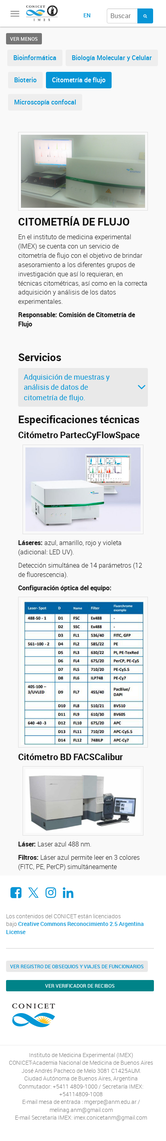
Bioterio (25, 79)
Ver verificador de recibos (80, 985)
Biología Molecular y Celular (112, 57)
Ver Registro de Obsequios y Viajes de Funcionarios (77, 966)
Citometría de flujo (79, 79)
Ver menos (24, 39)
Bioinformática (34, 57)
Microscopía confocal (45, 102)
